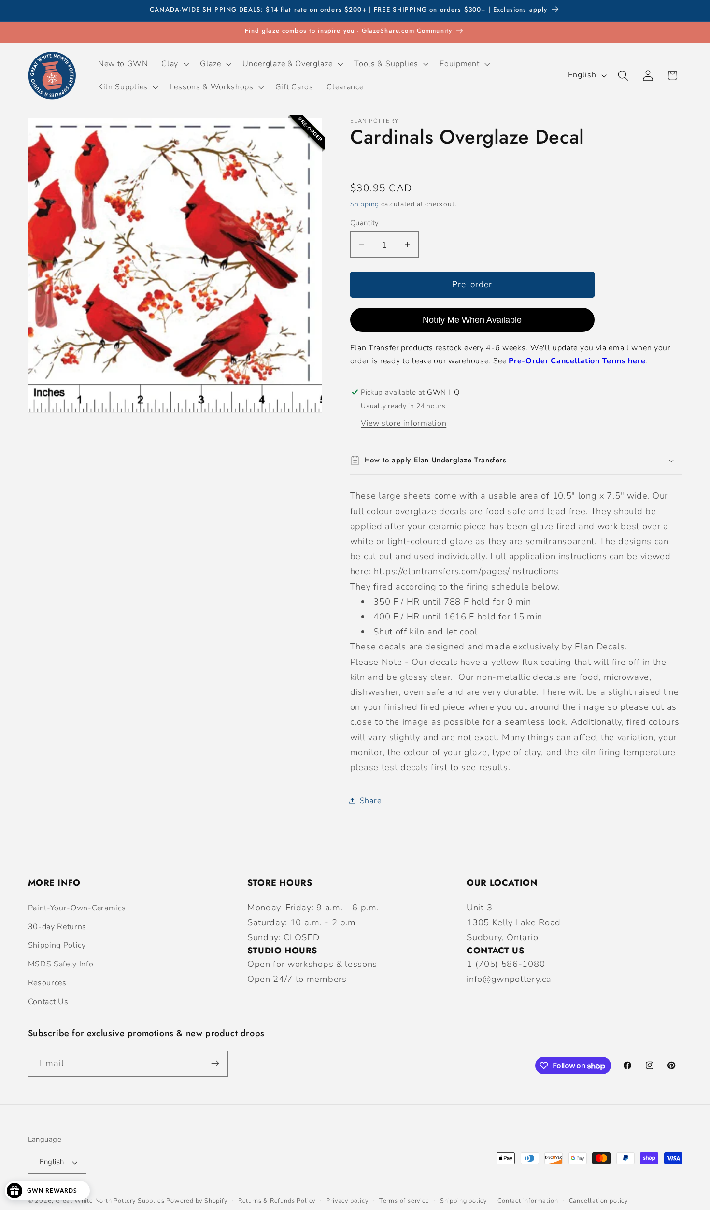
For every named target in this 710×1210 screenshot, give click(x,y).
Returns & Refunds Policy (276, 1200)
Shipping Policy (57, 945)
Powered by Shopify (196, 1200)
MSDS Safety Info (61, 964)
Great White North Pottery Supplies (110, 1200)
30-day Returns (57, 927)
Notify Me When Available (472, 319)
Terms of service (404, 1200)
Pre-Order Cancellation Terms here (577, 361)
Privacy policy (347, 1200)
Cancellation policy (598, 1200)
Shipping (364, 203)
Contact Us (48, 1001)
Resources (47, 983)
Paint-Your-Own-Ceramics (77, 908)
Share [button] (370, 800)
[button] (174, 63)
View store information (403, 423)
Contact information (527, 1200)
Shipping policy (463, 1200)
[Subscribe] (215, 1064)
